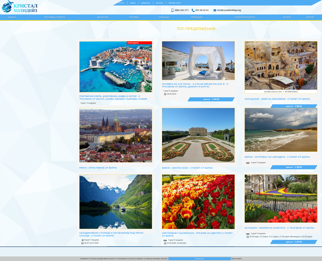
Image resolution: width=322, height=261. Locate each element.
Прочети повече (236, 258)
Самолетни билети (245, 17)
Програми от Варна (54, 17)
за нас (122, 3)
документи (145, 3)
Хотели (310, 17)
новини (133, 3)
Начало (12, 17)
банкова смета (175, 3)
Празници (164, 17)
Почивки (134, 17)
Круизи (287, 17)
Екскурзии (103, 17)
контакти (159, 3)
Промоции (197, 17)
